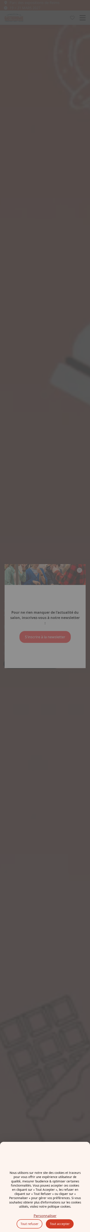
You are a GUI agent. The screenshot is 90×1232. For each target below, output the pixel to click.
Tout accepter (60, 1224)
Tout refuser (29, 1224)
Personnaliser (45, 1215)
